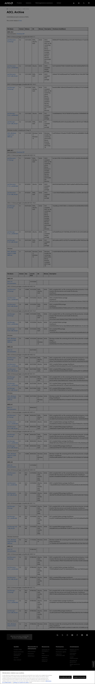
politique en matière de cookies (21, 682)
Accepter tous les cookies (79, 677)
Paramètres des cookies (65, 677)
